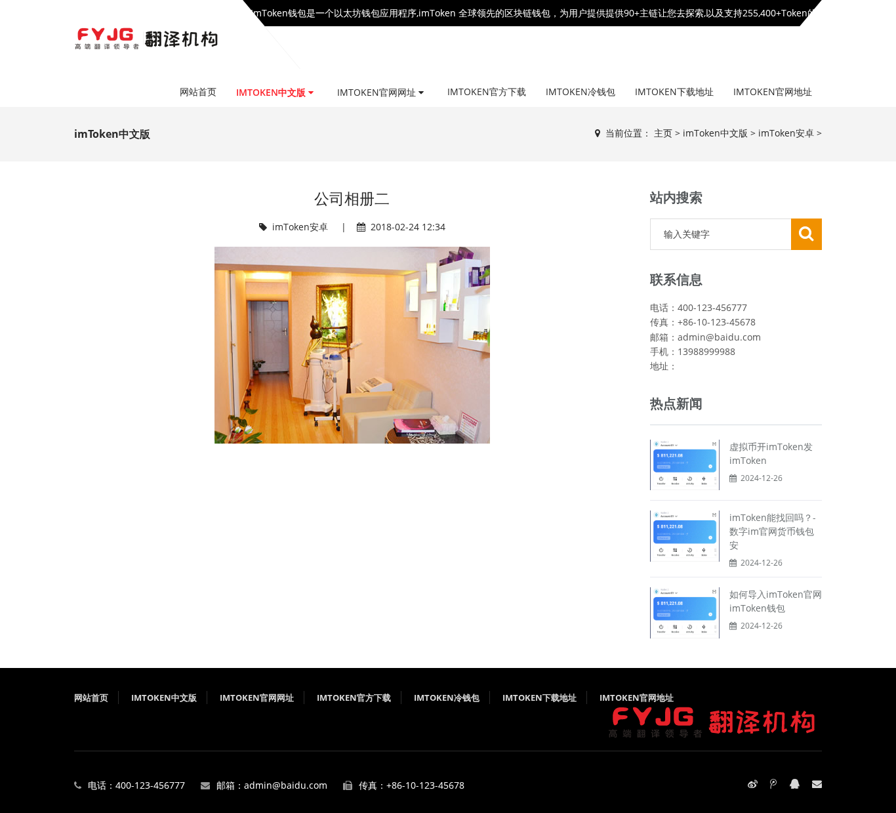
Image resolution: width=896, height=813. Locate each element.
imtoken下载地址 (674, 91)
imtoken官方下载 (486, 91)
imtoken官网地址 (772, 91)
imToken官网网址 (377, 92)
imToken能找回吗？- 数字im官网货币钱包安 (772, 531)
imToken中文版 (272, 92)
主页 (663, 133)
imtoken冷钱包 (580, 91)
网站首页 (198, 91)
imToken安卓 (786, 133)
